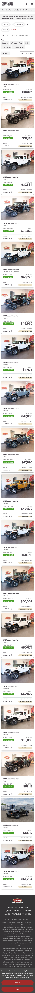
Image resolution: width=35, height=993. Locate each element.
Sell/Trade (7, 911)
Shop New (9, 907)
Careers (7, 914)
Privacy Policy (18, 914)
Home (27, 907)
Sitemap (28, 914)
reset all (13, 30)
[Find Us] (26, 4)
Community (27, 911)
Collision (17, 911)
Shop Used (19, 907)
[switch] (32, 4)
